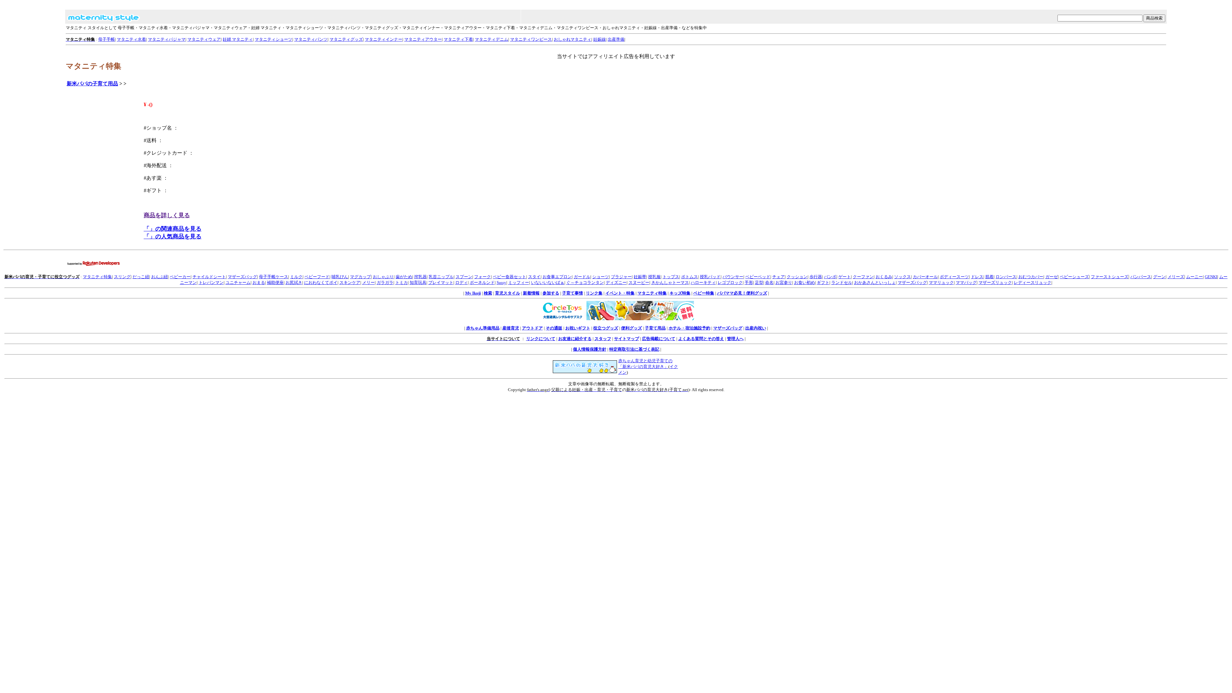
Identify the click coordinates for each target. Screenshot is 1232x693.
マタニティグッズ (346, 39)
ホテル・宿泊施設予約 (689, 328)
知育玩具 (418, 282)
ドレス (977, 276)
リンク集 (594, 293)
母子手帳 (106, 39)
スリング (122, 276)
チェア (778, 276)
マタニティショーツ (273, 39)
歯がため (404, 276)
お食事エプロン (557, 276)
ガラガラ (385, 282)
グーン (1159, 276)
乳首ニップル (441, 276)
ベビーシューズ (1074, 276)
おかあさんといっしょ (875, 282)
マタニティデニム (491, 39)
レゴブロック (730, 282)
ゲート (844, 276)
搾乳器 (420, 276)
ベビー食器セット (509, 276)
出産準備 (616, 39)
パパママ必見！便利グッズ (742, 293)
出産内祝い (755, 328)
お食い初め (804, 282)
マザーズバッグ (242, 276)
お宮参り (783, 282)
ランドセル (841, 282)
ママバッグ (966, 282)
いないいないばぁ (547, 282)
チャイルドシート (209, 276)
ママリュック (941, 282)
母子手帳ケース (273, 276)
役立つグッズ (605, 328)
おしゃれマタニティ (572, 39)
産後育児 (510, 328)
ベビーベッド (757, 276)
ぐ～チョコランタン (585, 282)
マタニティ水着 (131, 39)
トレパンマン (211, 282)
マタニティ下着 (458, 39)
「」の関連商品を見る (172, 229)
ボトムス (689, 276)
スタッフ (603, 338)
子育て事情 (572, 293)
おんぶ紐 (159, 276)
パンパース (1140, 276)
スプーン (464, 276)
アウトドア (532, 328)
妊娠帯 (640, 276)
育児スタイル (507, 293)
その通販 (554, 328)
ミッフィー (518, 282)
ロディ (461, 282)
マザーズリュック (995, 282)
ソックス (902, 276)
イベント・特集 (620, 293)
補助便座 (275, 282)
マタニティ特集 (97, 276)
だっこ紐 (141, 276)
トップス (671, 276)
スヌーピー (639, 282)
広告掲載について (658, 338)
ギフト (823, 282)
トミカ (401, 282)
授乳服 (654, 276)
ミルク (296, 276)
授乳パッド (710, 276)
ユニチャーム (238, 282)
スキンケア (349, 282)
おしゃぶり (383, 276)
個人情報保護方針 (589, 349)
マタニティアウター (423, 39)
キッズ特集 (680, 293)
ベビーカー (180, 276)
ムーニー (1194, 276)
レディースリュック (1032, 282)
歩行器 (815, 276)
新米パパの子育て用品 (92, 83)
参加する (551, 293)
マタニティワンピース (531, 39)
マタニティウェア (204, 39)
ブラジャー (621, 276)
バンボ (830, 276)
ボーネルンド (482, 282)
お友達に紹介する (575, 338)
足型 (759, 282)
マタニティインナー (383, 39)
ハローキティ (703, 282)
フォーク (482, 276)
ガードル (582, 276)
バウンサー (733, 276)
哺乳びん (339, 276)
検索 (488, 293)
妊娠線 (599, 39)
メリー (368, 282)
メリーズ (1176, 276)
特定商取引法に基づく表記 (634, 349)
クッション (797, 276)
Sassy (501, 282)
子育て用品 (655, 328)
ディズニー (616, 282)
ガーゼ (1051, 276)
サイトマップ (626, 338)
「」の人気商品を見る (172, 236)
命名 (769, 282)
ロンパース (1006, 276)
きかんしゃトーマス (670, 282)
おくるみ (884, 276)
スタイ (534, 276)
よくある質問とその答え (701, 338)
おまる (258, 282)
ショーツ (600, 276)
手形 (749, 282)
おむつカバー (1030, 276)
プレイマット (440, 282)
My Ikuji (473, 293)
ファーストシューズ (1109, 276)
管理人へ (735, 338)
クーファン (863, 276)
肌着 (989, 276)
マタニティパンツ (311, 39)
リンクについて (540, 338)
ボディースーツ (954, 276)
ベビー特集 (703, 293)
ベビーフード (316, 276)
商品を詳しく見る (167, 215)
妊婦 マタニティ (238, 39)
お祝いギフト (577, 328)
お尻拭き (294, 282)
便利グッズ (631, 328)
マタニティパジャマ (166, 39)
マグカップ (360, 276)
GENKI (1211, 276)
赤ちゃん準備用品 (483, 328)
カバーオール (925, 276)
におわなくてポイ (321, 282)
